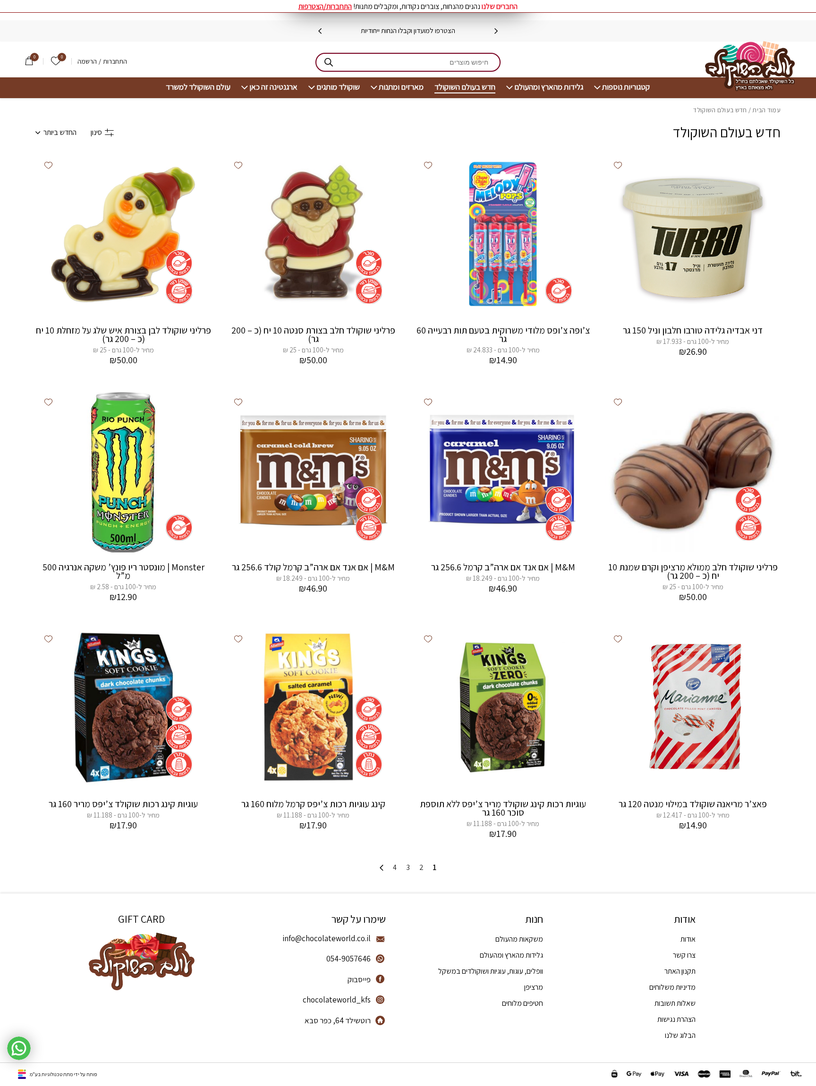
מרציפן (533, 987)
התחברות (115, 61)
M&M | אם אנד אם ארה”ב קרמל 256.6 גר (503, 567)
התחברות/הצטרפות (325, 6)
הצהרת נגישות (676, 1019)
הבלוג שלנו (680, 1035)
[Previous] (496, 31)
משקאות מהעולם (519, 939)
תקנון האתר (680, 971)
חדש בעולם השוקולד (464, 87)
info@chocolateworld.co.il (326, 938)
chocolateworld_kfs (337, 999)
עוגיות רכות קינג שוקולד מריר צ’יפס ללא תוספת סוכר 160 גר (503, 808)
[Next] (320, 31)
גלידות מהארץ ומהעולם (548, 87)
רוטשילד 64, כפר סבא (338, 1020)
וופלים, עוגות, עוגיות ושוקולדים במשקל (490, 971)
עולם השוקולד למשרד (198, 87)
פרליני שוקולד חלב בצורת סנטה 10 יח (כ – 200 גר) (313, 334)
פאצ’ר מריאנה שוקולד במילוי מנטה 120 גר (693, 804)
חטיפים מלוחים (522, 1003)
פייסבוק (359, 979)
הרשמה (87, 61)
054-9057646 (348, 958)
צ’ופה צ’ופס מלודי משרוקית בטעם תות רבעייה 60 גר (503, 334)
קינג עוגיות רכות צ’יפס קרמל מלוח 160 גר (313, 804)
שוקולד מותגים (338, 87)
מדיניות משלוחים (672, 987)
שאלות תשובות (675, 1003)
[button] (618, 165)
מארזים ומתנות (401, 87)
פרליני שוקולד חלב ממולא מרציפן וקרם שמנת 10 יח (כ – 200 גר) (693, 571)
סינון (96, 132)
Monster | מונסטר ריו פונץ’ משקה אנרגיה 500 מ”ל (123, 571)
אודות (688, 939)
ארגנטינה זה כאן (273, 87)
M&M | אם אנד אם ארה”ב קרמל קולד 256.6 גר (313, 567)
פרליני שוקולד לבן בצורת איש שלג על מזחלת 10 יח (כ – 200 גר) (123, 334)
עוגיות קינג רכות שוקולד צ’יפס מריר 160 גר (123, 804)
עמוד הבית (766, 110)
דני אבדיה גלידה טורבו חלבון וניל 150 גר (693, 330)
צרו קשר (684, 955)
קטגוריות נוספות (626, 87)
